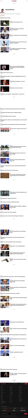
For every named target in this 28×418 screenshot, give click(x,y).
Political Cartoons (2, 392)
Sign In (21, 383)
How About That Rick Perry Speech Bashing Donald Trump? (17, 281)
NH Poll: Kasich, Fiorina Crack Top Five (16, 88)
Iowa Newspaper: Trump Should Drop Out (17, 322)
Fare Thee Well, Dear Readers (5, 17)
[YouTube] (16, 383)
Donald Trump (11, 390)
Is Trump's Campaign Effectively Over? (16, 352)
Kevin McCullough (20, 390)
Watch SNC (20, 401)
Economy (11, 391)
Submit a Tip (11, 401)
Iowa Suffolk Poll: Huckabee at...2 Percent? (17, 81)
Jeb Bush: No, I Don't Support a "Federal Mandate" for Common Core (12, 94)
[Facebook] (14, 383)
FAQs (23, 383)
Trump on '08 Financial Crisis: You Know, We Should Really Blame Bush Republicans (17, 253)
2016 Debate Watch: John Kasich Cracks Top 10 (8, 198)
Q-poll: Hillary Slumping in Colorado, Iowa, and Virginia (10, 293)
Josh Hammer (20, 393)
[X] (12, 383)
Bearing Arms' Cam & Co (3, 401)
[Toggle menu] (1, 1)
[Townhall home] (3, 383)
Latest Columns (2, 390)
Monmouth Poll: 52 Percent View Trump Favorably (9, 170)
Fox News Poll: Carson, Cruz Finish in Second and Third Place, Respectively (18, 42)
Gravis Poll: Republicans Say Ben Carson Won (8, 116)
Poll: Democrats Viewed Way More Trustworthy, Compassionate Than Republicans (12, 238)
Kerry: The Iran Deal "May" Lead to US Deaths (8, 212)
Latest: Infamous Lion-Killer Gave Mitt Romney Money (9, 202)
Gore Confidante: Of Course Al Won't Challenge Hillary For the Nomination (18, 49)
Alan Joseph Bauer (20, 392)
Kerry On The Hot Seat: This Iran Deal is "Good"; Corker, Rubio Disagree (12, 276)
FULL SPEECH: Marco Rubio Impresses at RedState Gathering (10, 112)
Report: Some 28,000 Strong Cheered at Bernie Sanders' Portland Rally (12, 108)
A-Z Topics (11, 386)
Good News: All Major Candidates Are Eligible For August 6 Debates (18, 207)
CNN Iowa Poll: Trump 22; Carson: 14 (6, 72)
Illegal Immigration (11, 393)
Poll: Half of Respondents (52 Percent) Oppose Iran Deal (18, 232)
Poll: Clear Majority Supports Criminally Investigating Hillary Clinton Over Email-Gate (13, 77)
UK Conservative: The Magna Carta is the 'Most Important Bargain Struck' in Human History (18, 175)
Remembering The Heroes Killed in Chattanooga (8, 369)
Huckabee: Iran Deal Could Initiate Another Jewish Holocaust (10, 241)
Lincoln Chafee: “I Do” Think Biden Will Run (17, 246)
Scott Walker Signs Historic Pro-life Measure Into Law (18, 339)
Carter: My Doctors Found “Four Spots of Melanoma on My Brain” (17, 29)
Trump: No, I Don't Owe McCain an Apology (17, 345)
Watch (1, 391)
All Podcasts (2, 403)
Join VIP (26, 383)
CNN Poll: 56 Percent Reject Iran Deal (16, 22)
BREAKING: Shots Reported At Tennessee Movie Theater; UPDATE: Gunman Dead (18, 147)
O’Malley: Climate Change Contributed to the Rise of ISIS (18, 298)
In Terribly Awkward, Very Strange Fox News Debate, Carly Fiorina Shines (13, 124)
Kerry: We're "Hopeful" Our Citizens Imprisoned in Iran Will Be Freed (18, 374)
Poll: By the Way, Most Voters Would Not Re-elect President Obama (18, 193)
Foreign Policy (11, 392)
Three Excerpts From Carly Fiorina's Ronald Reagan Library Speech (11, 215)
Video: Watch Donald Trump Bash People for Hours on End (17, 160)
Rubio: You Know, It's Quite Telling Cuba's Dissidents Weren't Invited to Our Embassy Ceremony (17, 67)
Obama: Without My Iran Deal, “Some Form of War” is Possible (18, 153)
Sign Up (26, 413)
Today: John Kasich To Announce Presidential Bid (18, 328)
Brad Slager (20, 391)
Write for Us (11, 402)
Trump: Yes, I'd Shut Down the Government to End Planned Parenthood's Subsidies (13, 166)
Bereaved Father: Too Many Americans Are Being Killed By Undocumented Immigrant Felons (18, 305)
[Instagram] (13, 383)
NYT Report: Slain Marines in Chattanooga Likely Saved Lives (18, 288)
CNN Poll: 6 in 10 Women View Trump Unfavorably (18, 35)
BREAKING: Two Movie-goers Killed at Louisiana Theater (18, 260)
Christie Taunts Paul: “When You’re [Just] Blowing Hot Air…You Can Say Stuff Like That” (13, 120)
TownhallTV (2, 393)
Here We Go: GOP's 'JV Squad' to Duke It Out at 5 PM (18, 129)
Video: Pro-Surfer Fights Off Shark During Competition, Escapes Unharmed (13, 334)
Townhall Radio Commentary (3, 402)
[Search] (26, 1)
